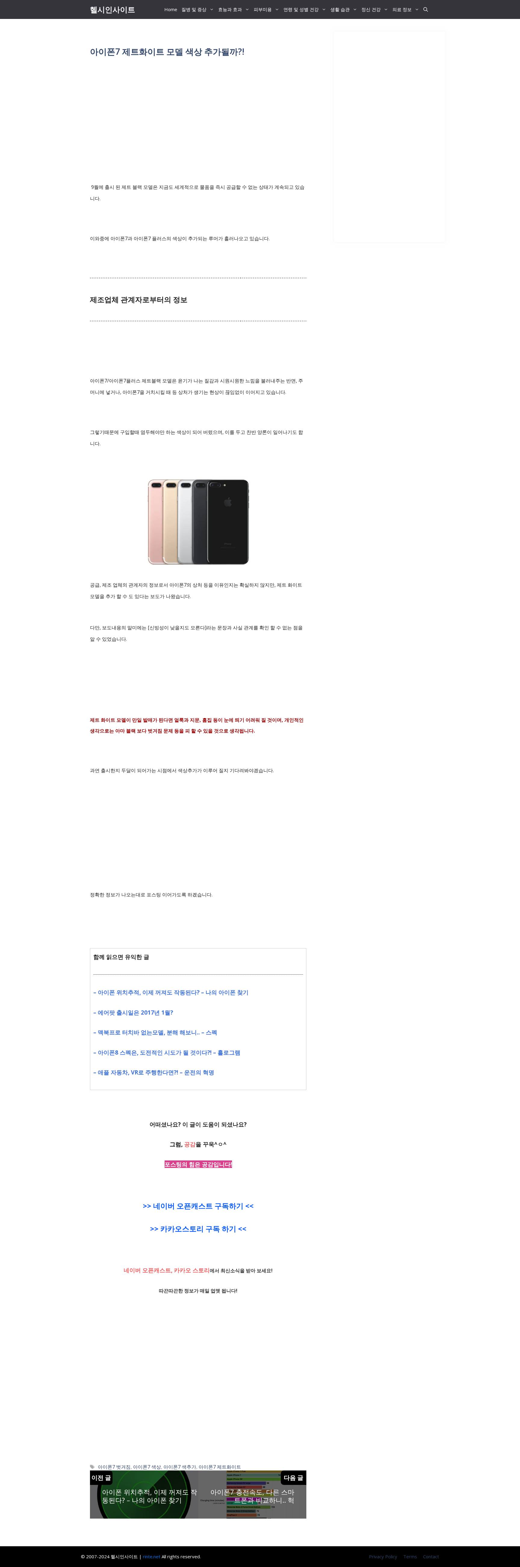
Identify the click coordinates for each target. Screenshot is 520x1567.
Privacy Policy (383, 1556)
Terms (410, 1556)
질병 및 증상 (193, 9)
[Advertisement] (198, 110)
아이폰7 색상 (147, 1467)
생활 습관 (340, 9)
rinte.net (151, 1556)
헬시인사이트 (112, 9)
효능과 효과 (230, 9)
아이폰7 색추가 (179, 1467)
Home (170, 9)
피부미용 (263, 9)
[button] (425, 9)
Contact (431, 1556)
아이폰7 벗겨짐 (114, 1467)
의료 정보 (402, 9)
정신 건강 (371, 9)
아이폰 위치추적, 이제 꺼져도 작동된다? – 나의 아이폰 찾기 (149, 1495)
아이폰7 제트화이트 (220, 1467)
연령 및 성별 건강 (301, 9)
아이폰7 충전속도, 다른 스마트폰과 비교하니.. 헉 (252, 1495)
